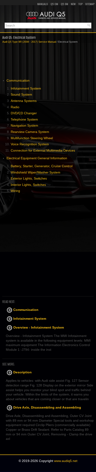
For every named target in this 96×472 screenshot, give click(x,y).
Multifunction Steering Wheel (32, 138)
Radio (15, 107)
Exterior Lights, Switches (29, 178)
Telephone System (24, 119)
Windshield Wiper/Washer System (35, 172)
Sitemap (89, 4)
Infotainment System (26, 88)
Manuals (42, 4)
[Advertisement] (48, 61)
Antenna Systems (24, 101)
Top (80, 4)
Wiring (15, 191)
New (73, 4)
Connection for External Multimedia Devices (43, 150)
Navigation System (24, 125)
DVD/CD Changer (24, 113)
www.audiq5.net (65, 461)
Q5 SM (64, 4)
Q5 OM (54, 4)
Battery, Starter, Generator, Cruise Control (41, 166)
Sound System (21, 94)
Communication (18, 80)
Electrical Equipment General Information (37, 158)
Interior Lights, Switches (28, 185)
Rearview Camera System (30, 132)
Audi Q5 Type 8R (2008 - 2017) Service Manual (29, 41)
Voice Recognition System (30, 144)
